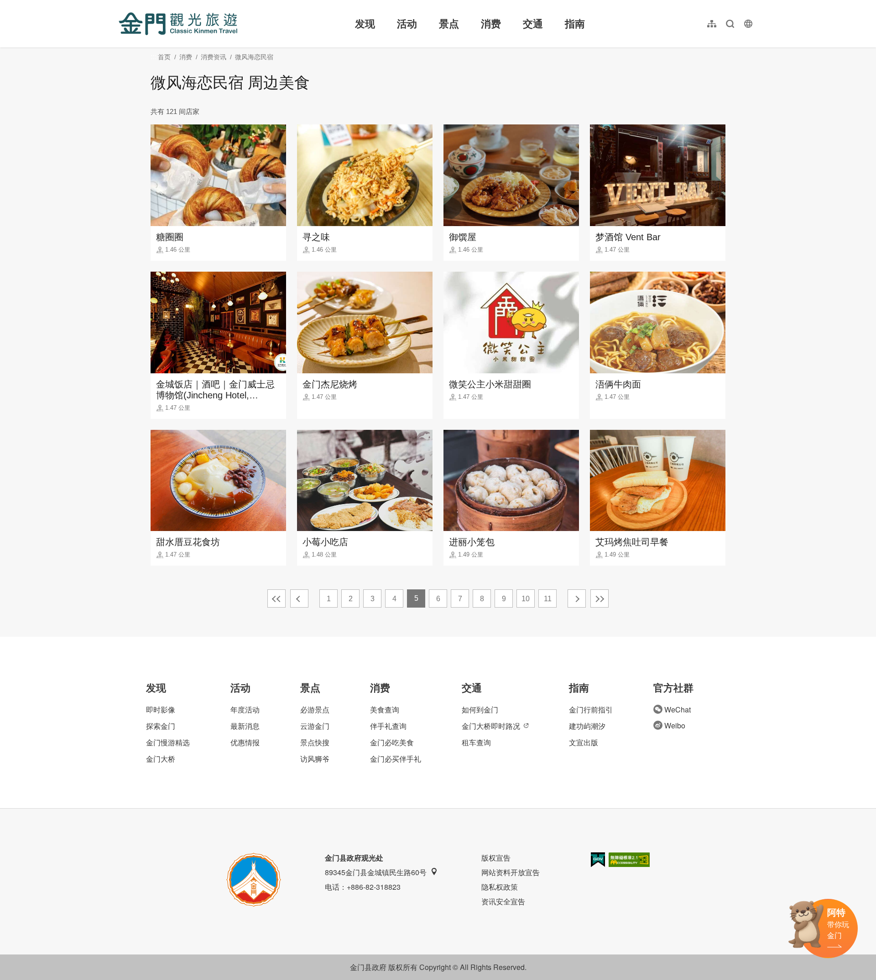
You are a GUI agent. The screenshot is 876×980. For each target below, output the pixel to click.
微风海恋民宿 (254, 57)
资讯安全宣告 (503, 901)
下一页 (577, 598)
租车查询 (476, 742)
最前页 (276, 598)
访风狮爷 (314, 758)
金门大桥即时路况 (491, 726)
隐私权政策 (499, 887)
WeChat (677, 709)
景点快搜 (314, 742)
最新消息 (245, 726)
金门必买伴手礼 (395, 758)
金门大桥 (160, 758)
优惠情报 (245, 742)
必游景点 (314, 709)
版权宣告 (496, 857)
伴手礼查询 (388, 726)
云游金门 (314, 726)
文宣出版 (583, 742)
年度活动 (245, 709)
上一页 (299, 598)
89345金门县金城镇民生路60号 (376, 872)
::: (121, 5)
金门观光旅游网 (178, 23)
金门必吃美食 (392, 742)
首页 (164, 57)
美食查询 (384, 709)
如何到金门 (480, 709)
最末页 (599, 598)
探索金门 (160, 726)
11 (548, 599)
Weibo (674, 725)
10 (525, 599)
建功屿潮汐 (587, 726)
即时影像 (160, 709)
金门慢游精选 (168, 742)
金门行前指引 (591, 709)
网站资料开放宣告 (510, 872)
